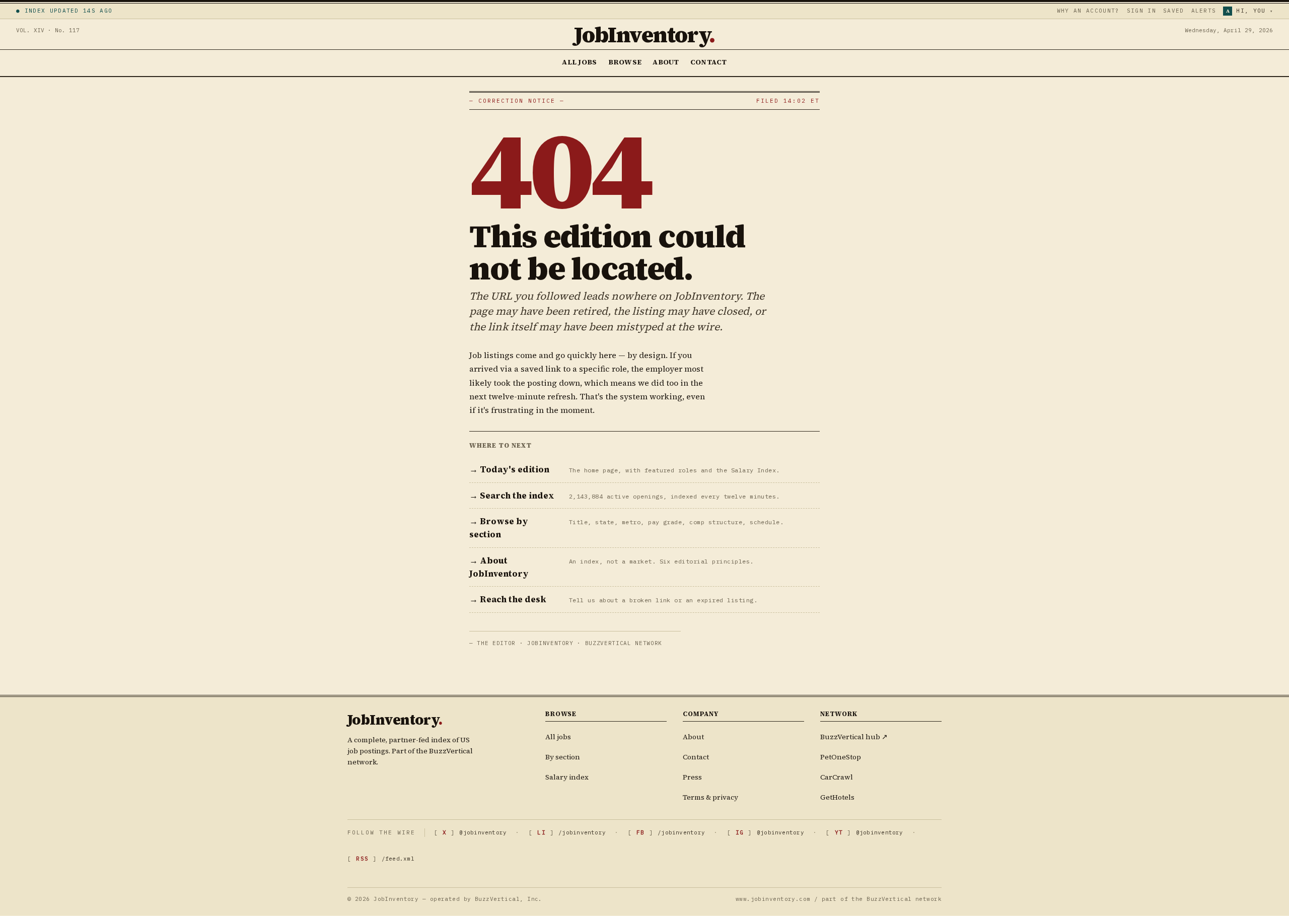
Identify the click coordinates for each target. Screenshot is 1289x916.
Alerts (1203, 10)
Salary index (567, 777)
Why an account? (1088, 10)
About (666, 62)
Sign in (1141, 10)
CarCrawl (836, 777)
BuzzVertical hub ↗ (854, 737)
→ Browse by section (498, 527)
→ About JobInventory (499, 567)
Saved (1173, 10)
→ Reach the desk (507, 599)
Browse (625, 62)
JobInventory (644, 34)
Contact (708, 62)
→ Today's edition (509, 469)
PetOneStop (840, 757)
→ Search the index (511, 495)
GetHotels (837, 797)
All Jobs (579, 62)
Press (692, 777)
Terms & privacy (710, 797)
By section (562, 757)
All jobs (558, 737)
